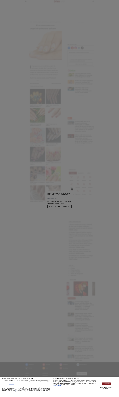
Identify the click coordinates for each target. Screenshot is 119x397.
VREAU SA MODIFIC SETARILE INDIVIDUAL (106, 388)
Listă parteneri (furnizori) (57, 385)
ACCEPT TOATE (106, 383)
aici (16, 390)
